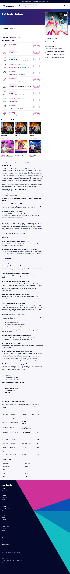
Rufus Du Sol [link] (6, 466)
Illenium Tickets (8, 395)
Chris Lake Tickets (9, 386)
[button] (5, 33)
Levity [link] (26, 473)
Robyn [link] (4, 476)
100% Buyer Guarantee (40, 1)
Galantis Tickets (9, 392)
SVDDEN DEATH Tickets (10, 390)
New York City (8, 258)
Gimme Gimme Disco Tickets (11, 388)
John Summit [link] (6, 463)
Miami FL (7, 260)
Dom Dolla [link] (27, 463)
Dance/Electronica (16, 163)
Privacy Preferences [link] (6, 565)
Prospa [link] (26, 466)
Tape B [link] (26, 476)
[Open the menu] (65, 6)
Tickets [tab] (5, 28)
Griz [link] (4, 473)
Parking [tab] (12, 28)
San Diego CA (8, 263)
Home (3, 163)
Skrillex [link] (4, 470)
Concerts (8, 163)
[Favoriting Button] (65, 15)
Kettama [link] (27, 470)
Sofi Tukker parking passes (18, 276)
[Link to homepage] (9, 6)
